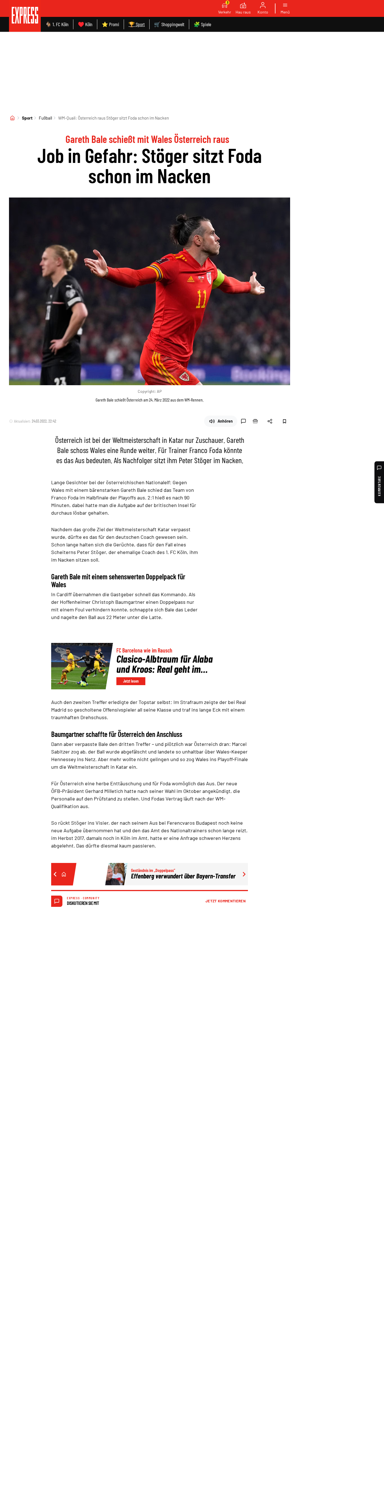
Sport (27, 117)
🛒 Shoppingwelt (169, 24)
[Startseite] (12, 117)
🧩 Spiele (202, 24)
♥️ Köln (85, 24)
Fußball (45, 117)
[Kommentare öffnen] (243, 421)
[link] (25, 16)
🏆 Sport (136, 24)
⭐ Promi (110, 24)
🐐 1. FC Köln (57, 24)
